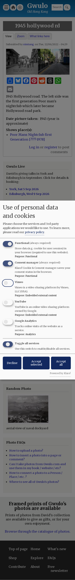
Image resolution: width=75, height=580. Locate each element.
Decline (12, 363)
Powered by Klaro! (60, 373)
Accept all (61, 363)
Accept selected (36, 363)
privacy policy (34, 232)
